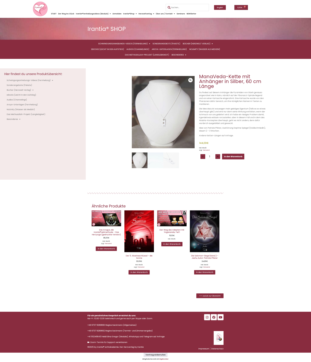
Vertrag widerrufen (156, 354)
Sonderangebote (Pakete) (166, 43)
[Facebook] (214, 317)
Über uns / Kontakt (164, 14)
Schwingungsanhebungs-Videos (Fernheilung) (123, 43)
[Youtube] (220, 317)
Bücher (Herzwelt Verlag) (196, 43)
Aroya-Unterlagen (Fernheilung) (169, 49)
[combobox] (187, 7)
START (53, 14)
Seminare (181, 14)
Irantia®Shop (128, 14)
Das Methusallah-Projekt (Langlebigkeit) (147, 54)
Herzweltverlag (145, 14)
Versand (206, 150)
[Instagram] (207, 317)
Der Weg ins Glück (66, 14)
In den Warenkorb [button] (106, 248)
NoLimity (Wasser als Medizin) (204, 49)
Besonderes (178, 54)
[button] (190, 80)
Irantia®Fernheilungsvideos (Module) (92, 14)
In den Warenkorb (233, 156)
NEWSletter (191, 14)
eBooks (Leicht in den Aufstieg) (107, 49)
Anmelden (116, 14)
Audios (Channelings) (137, 49)
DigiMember (164, 359)
